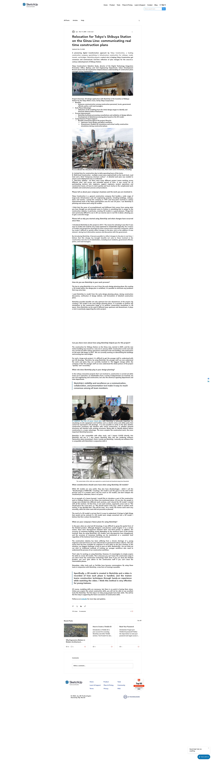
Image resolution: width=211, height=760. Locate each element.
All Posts (66, 20)
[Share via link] (85, 606)
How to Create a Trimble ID (102, 627)
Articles (75, 20)
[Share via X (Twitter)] (77, 606)
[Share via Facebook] (73, 606)
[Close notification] (208, 748)
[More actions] (132, 32)
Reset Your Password (126, 627)
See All (139, 620)
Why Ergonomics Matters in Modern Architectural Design (75, 641)
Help (82, 20)
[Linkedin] (208, 381)
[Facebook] (208, 379)
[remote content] (102, 262)
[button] (139, 20)
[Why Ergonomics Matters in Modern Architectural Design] (76, 630)
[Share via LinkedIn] (81, 606)
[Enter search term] (164, 8)
